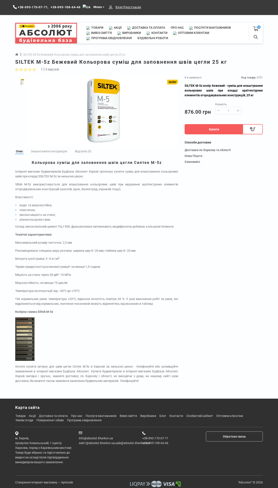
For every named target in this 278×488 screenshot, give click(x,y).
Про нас (177, 27)
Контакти (159, 33)
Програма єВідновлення (111, 38)
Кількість (221, 104)
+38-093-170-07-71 (155, 438)
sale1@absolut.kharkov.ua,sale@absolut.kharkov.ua (114, 443)
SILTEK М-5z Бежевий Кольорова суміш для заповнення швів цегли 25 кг (74, 54)
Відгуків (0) (83, 151)
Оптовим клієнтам (193, 33)
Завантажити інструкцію (49, 151)
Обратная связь (234, 436)
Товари (97, 27)
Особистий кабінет (199, 416)
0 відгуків (52, 69)
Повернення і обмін (50, 420)
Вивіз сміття (101, 33)
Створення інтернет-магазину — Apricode (44, 482)
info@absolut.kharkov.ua (96, 438)
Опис (19, 151)
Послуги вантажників (212, 27)
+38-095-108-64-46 (155, 443)
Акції (117, 27)
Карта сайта (27, 407)
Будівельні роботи (152, 38)
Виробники (131, 33)
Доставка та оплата (148, 27)
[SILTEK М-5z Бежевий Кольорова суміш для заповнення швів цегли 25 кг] (103, 111)
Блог (162, 416)
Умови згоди (24, 420)
